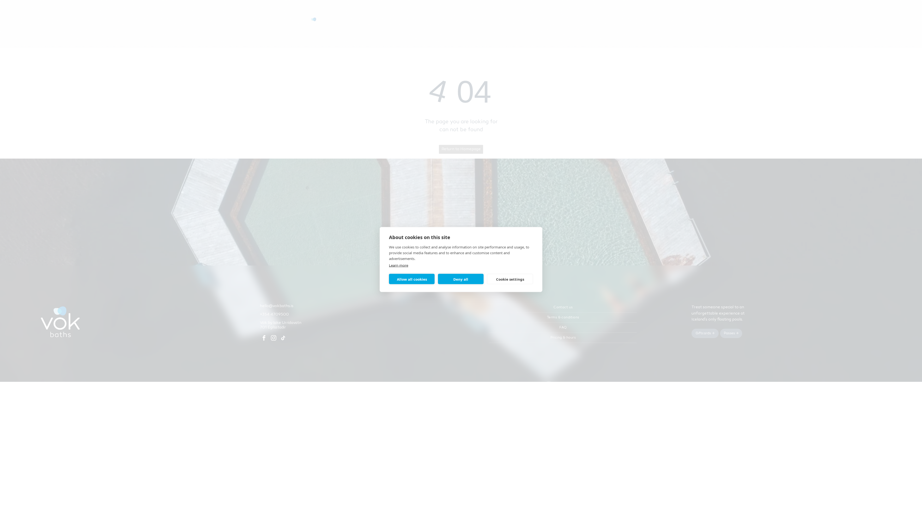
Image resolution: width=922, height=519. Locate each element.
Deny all (460, 279)
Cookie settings (510, 279)
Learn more (398, 265)
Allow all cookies (412, 279)
